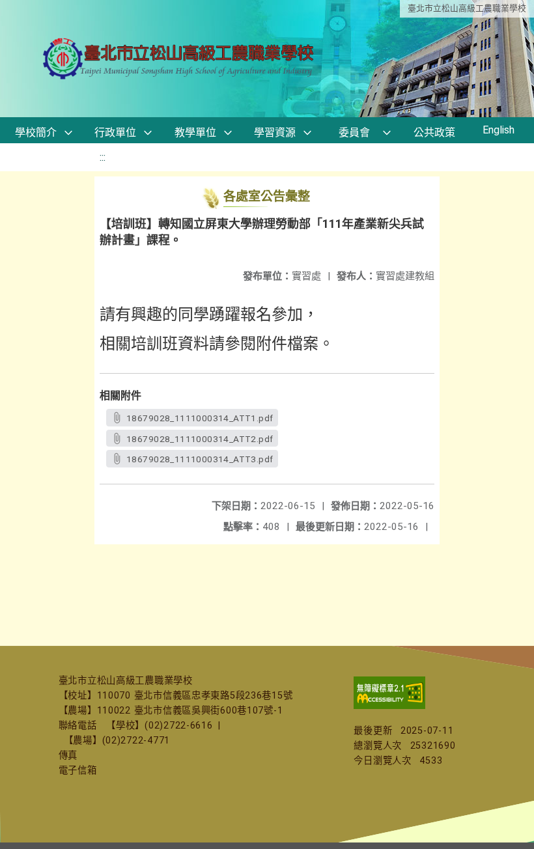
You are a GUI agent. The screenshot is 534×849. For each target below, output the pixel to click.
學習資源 (275, 132)
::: (102, 157)
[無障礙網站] (389, 706)
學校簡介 (36, 132)
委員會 (354, 132)
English (498, 130)
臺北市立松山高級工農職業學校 (467, 8)
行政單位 (115, 132)
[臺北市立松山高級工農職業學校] (179, 59)
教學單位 (195, 132)
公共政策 (434, 132)
